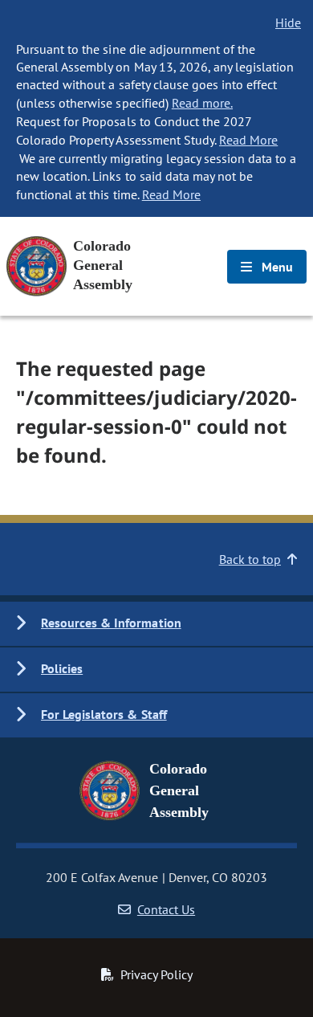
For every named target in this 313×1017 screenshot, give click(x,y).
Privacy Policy (156, 974)
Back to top (250, 559)
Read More (248, 140)
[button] (156, 624)
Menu (275, 267)
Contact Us (166, 909)
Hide (288, 22)
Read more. (202, 103)
